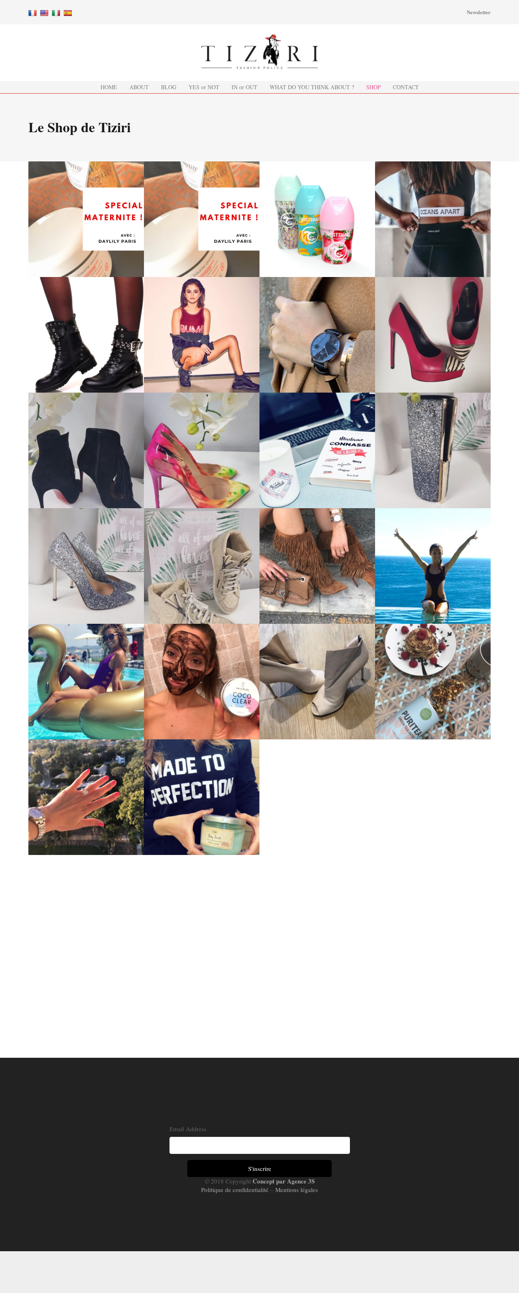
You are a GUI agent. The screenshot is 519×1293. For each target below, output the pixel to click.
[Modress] (86, 335)
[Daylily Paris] (202, 219)
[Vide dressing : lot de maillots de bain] (86, 681)
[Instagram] (263, 12)
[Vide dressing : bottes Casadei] (317, 681)
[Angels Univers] (86, 797)
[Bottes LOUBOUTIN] (317, 566)
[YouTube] (287, 12)
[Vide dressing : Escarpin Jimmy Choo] (86, 566)
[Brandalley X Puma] (202, 335)
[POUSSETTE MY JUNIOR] (86, 219)
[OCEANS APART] (433, 219)
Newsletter (479, 12)
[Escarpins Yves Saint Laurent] (433, 335)
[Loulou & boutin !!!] (86, 450)
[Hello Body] (202, 681)
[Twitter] (251, 12)
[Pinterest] (275, 12)
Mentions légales (295, 1190)
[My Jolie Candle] (317, 450)
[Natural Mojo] (433, 681)
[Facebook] (239, 12)
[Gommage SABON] (202, 797)
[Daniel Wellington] (317, 335)
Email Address (187, 1129)
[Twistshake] (317, 219)
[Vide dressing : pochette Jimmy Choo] (433, 450)
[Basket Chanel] (202, 566)
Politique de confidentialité (235, 1190)
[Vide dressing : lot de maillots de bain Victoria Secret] (433, 566)
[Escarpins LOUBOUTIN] (202, 450)
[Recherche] (451, 12)
